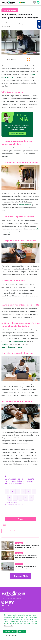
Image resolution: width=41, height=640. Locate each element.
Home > (5, 10)
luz (25, 341)
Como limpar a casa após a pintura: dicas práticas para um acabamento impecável (26, 557)
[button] (10, 635)
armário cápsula (25, 205)
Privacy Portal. (8, 626)
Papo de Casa (12, 10)
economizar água (16, 341)
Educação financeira (10, 530)
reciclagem (5, 344)
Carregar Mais (20, 576)
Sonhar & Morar (8, 2)
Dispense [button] (21, 631)
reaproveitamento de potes (11, 347)
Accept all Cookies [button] (10, 631)
